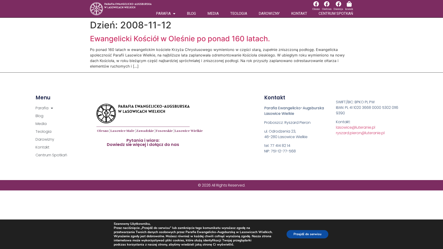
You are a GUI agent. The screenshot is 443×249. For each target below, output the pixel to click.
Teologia (238, 13)
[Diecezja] (338, 4)
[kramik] (349, 4)
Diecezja (338, 9)
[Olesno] (316, 4)
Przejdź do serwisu (307, 234)
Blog (191, 13)
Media (213, 13)
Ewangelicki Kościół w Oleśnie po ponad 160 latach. (180, 38)
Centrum (327, 9)
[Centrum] (326, 4)
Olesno (316, 9)
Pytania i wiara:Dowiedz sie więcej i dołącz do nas (143, 142)
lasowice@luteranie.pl (355, 127)
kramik (349, 9)
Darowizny (269, 13)
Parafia (163, 13)
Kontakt (299, 13)
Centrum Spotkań (336, 13)
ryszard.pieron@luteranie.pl (360, 133)
